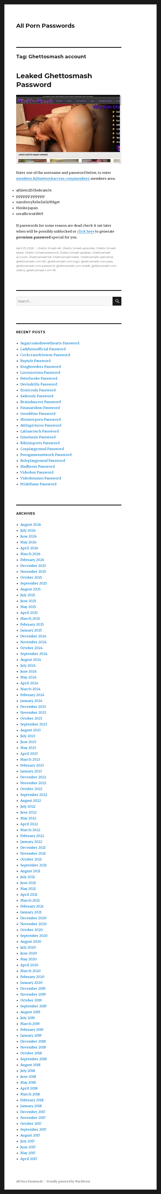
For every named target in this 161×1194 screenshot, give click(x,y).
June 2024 (28, 671)
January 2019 (31, 1035)
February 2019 (31, 1029)
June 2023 (28, 742)
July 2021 (27, 877)
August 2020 (30, 941)
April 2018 (29, 1088)
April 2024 (29, 683)
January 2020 (31, 982)
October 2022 (31, 789)
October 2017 (31, 1123)
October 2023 (31, 718)
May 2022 (28, 818)
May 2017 (27, 1153)
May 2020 (28, 959)
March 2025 (30, 618)
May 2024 (28, 677)
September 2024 (33, 654)
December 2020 (33, 918)
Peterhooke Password (38, 378)
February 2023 (32, 765)
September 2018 (33, 1059)
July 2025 (27, 595)
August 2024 (30, 660)
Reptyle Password (35, 361)
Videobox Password (36, 472)
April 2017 (28, 1159)
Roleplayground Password (42, 460)
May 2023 (28, 748)
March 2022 (30, 830)
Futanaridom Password (40, 408)
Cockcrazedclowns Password (45, 355)
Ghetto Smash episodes (78, 248)
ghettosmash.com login (63, 261)
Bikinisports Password (40, 443)
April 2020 (29, 965)
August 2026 (30, 524)
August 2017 (30, 1135)
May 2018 (28, 1082)
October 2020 (31, 930)
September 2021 (33, 865)
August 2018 (30, 1065)
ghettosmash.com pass (97, 261)
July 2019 (27, 1018)
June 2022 (28, 812)
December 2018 (33, 1041)
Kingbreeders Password (40, 367)
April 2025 (29, 613)
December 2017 (32, 1112)
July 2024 (28, 665)
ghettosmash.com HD (31, 261)
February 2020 (32, 977)
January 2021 (31, 912)
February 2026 (32, 560)
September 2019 (33, 1006)
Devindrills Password (38, 384)
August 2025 (30, 589)
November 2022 (33, 783)
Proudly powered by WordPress (68, 1181)
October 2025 (31, 577)
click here (85, 231)
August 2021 (30, 871)
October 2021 (31, 859)
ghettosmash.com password (35, 265)
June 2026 (28, 536)
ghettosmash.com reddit (73, 265)
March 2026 (30, 554)
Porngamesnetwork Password (45, 455)
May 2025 (28, 607)
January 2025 (31, 630)
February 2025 (32, 624)
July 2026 (28, 530)
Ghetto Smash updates (75, 252)
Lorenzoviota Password (40, 372)
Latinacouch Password (39, 431)
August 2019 (30, 1012)
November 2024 (33, 642)
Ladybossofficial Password (43, 349)
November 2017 (32, 1118)
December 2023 (33, 706)
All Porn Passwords (45, 25)
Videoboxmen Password (40, 478)
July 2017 (27, 1141)
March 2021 (30, 900)
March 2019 (30, 1024)
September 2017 (33, 1129)
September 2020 (34, 936)
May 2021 (28, 889)
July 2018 (27, 1071)
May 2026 (28, 542)
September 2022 (33, 795)
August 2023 (30, 730)
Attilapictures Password (40, 425)
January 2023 (31, 771)
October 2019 (31, 1000)
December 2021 (32, 847)
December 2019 (32, 988)
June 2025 (28, 601)
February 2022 (32, 836)
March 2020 (30, 971)
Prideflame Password (38, 484)
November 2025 (33, 571)
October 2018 (31, 1053)
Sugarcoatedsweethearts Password (49, 343)
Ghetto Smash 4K (49, 248)
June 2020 (28, 953)
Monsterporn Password (40, 419)
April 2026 (29, 548)
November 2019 (33, 994)
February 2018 (32, 1100)
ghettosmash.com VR (41, 270)
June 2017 (28, 1147)
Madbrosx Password (37, 466)
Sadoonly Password (36, 396)
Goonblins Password (37, 413)
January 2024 (31, 701)
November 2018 (33, 1047)
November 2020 (33, 924)
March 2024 (30, 689)
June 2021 (28, 883)
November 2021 (33, 853)
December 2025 (33, 566)
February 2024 (32, 695)
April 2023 (29, 753)
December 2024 (33, 636)
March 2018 (30, 1094)
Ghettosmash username (96, 257)
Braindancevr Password (40, 402)
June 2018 (28, 1076)
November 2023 (33, 712)
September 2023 (33, 724)
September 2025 (33, 583)
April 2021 (28, 894)
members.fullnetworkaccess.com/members (53, 178)
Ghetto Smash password (41, 252)
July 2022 (27, 806)
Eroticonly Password (38, 390)
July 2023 (27, 736)
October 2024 (31, 648)
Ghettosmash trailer (66, 257)
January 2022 (31, 842)
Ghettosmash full (40, 257)
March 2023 (30, 759)
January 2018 (31, 1106)
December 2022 (33, 777)
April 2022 (29, 824)
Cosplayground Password (42, 449)
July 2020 (28, 947)
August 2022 (30, 800)
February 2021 (31, 906)
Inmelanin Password (38, 437)
